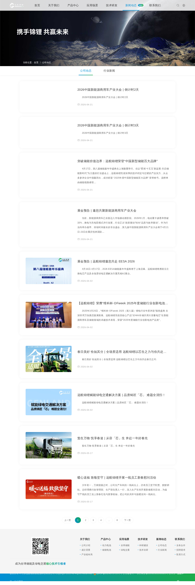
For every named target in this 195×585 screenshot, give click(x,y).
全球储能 (125, 545)
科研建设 (143, 545)
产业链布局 (87, 554)
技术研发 (111, 5)
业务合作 (180, 545)
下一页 (127, 520)
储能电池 (106, 550)
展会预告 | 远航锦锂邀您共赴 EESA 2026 (106, 261)
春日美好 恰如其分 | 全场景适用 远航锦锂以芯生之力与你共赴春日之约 (126, 351)
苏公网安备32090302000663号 (153, 573)
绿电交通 (125, 550)
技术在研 (143, 550)
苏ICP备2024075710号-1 (110, 573)
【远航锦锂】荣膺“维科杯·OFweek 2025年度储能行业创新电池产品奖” (126, 303)
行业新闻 (109, 70)
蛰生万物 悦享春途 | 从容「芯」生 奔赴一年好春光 (112, 438)
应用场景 (92, 5)
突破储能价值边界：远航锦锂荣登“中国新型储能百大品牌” (117, 161)
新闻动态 (131, 5)
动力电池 (106, 545)
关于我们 (53, 5)
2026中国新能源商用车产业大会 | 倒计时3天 (108, 125)
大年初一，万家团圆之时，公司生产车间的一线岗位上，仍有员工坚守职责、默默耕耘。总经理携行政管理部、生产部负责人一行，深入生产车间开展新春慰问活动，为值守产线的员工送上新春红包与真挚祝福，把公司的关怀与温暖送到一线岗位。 (123, 490)
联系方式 (180, 554)
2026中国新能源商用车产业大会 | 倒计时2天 (108, 89)
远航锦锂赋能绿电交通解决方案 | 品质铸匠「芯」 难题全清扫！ (121, 395)
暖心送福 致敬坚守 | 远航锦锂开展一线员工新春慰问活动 (116, 477)
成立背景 (86, 550)
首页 (37, 5)
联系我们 (155, 5)
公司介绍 (86, 545)
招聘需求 (180, 550)
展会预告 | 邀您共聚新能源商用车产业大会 (106, 210)
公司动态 (46, 62)
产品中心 (73, 5)
